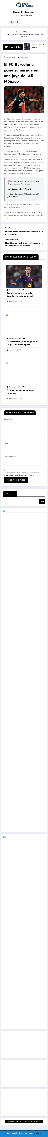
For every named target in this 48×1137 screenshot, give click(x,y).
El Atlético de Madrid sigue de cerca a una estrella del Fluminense (22, 244)
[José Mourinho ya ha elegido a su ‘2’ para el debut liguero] (24, 325)
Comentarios (8, 419)
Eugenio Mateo (11, 57)
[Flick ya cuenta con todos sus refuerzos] (24, 373)
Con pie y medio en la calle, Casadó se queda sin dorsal (20, 294)
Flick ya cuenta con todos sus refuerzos (20, 391)
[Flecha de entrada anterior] (42, 231)
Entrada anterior (11, 228)
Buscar (10, 493)
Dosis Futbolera (23, 12)
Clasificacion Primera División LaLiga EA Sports (24, 1121)
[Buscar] (12, 22)
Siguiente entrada (11, 239)
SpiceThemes (37, 1133)
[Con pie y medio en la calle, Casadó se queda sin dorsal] (24, 276)
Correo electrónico (10, 457)
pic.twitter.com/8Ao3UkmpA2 (19, 189)
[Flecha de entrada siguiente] (42, 244)
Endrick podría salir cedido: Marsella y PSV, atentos (22, 233)
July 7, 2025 (13, 197)
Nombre (6, 443)
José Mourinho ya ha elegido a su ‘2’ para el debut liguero (22, 343)
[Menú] (5, 22)
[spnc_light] (17, 22)
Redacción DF (14, 290)
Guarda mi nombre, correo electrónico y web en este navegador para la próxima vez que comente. (21, 474)
